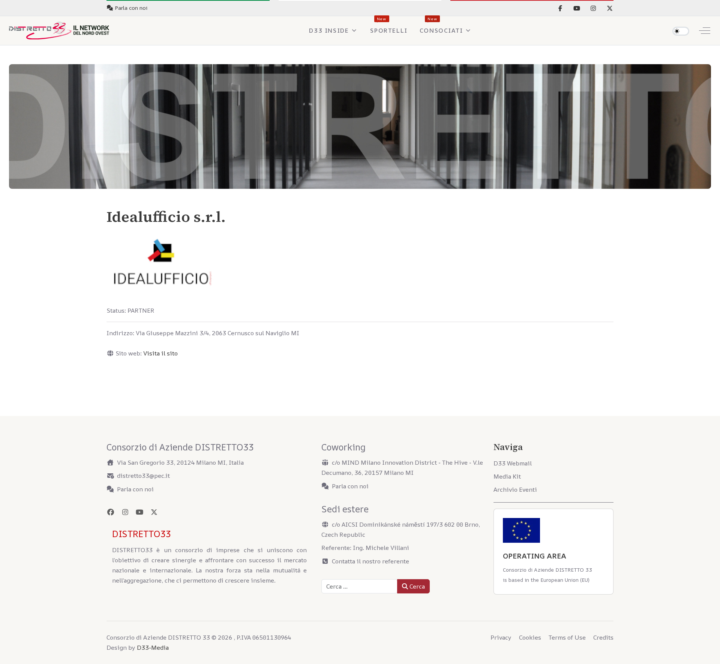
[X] (154, 511)
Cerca (416, 586)
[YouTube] (576, 8)
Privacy (501, 637)
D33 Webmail (513, 463)
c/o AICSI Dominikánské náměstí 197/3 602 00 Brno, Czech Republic (400, 529)
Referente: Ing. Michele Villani (365, 548)
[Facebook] (560, 8)
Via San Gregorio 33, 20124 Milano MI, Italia (180, 462)
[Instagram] (593, 8)
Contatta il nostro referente (370, 561)
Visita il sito (160, 353)
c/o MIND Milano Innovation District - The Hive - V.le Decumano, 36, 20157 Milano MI (402, 467)
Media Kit (507, 476)
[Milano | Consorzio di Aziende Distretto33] (59, 30)
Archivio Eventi (515, 489)
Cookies (530, 637)
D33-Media (153, 647)
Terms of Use (567, 637)
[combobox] (359, 586)
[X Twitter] (610, 8)
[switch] (680, 31)
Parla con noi (135, 489)
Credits (603, 637)
